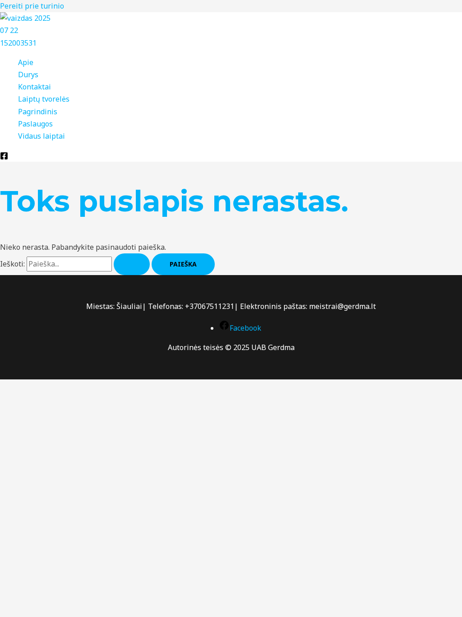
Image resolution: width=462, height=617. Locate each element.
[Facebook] (4, 157)
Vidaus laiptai (41, 136)
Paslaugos (35, 124)
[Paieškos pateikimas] (132, 264)
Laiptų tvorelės (43, 99)
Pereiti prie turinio (32, 6)
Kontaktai (34, 87)
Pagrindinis (37, 112)
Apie (25, 62)
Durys (28, 74)
